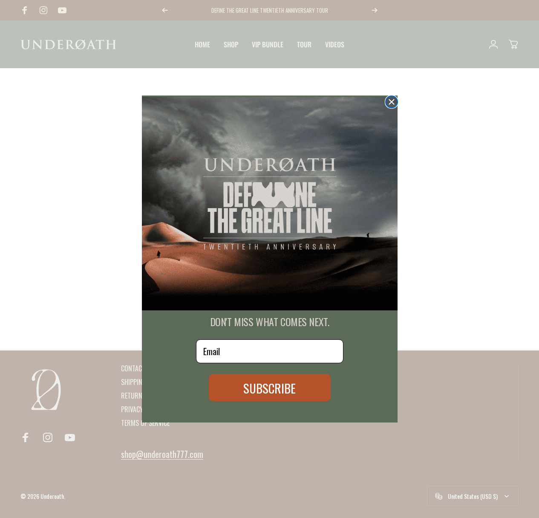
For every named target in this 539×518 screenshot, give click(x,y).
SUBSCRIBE (269, 388)
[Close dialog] (392, 102)
